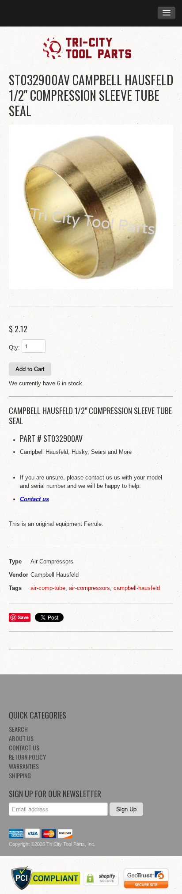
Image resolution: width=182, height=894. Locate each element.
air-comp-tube (47, 588)
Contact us (34, 499)
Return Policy (27, 756)
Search (18, 729)
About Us (21, 738)
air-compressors (89, 588)
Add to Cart (30, 369)
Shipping (20, 775)
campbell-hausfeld (137, 588)
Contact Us (24, 747)
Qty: (14, 347)
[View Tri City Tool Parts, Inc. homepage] (91, 47)
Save (23, 617)
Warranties (24, 766)
